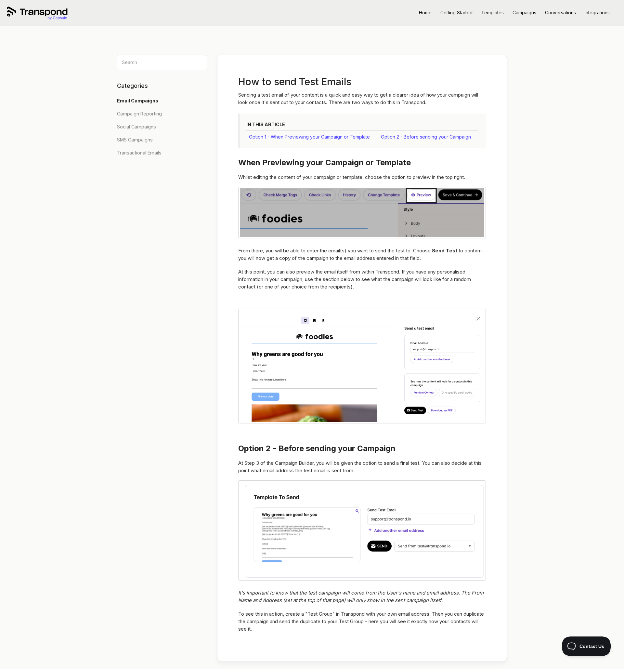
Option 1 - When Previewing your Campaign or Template (309, 137)
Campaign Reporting (139, 113)
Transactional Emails (139, 152)
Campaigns (524, 12)
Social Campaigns (136, 126)
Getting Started (456, 12)
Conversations (560, 12)
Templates (492, 12)
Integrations (597, 12)
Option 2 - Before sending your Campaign (426, 137)
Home (425, 12)
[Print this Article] (489, 75)
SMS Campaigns (135, 139)
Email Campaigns (138, 100)
